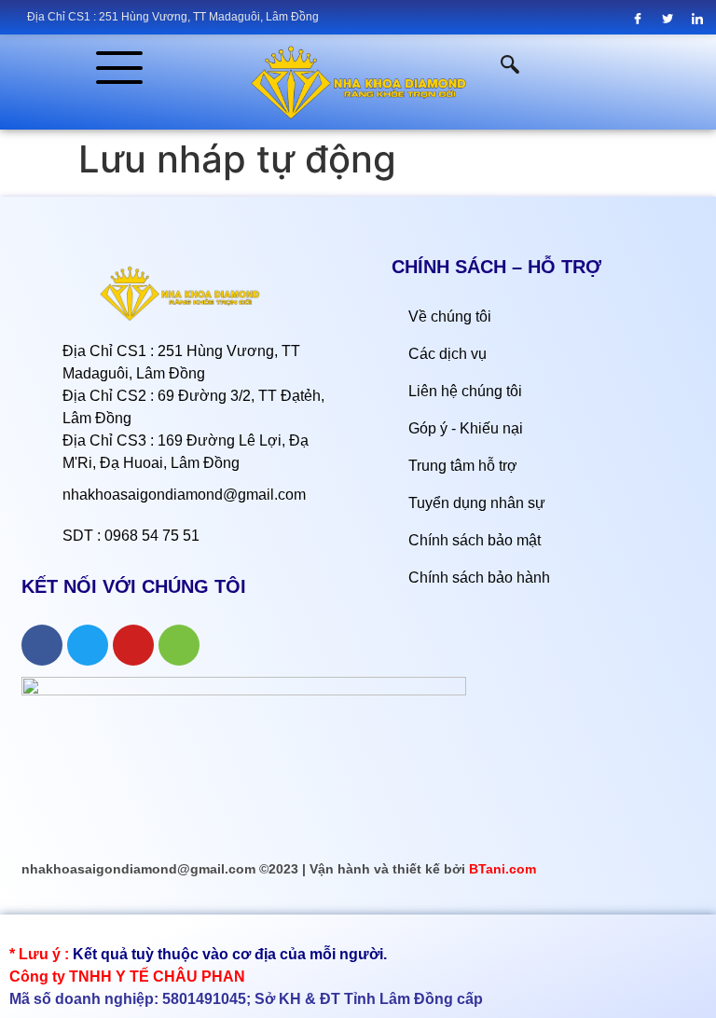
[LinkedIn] (698, 18)
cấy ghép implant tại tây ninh (93, 932)
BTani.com (502, 868)
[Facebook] (638, 18)
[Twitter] (668, 18)
